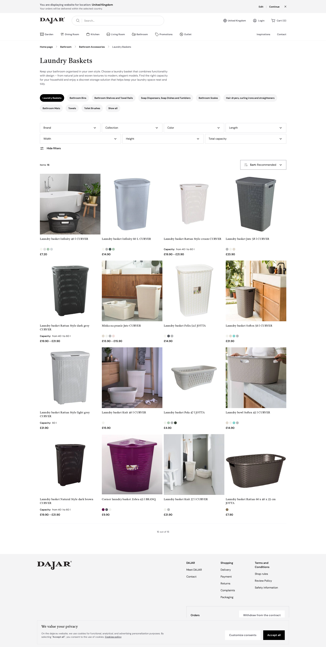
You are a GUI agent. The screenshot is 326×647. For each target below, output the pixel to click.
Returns (225, 583)
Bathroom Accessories (92, 46)
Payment (226, 576)
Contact (281, 34)
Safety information (266, 587)
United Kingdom (237, 20)
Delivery (226, 570)
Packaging (227, 597)
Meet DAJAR (194, 570)
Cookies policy (113, 636)
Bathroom (66, 46)
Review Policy (263, 581)
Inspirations (263, 34)
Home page (46, 46)
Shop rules (261, 574)
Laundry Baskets (121, 46)
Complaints (228, 590)
